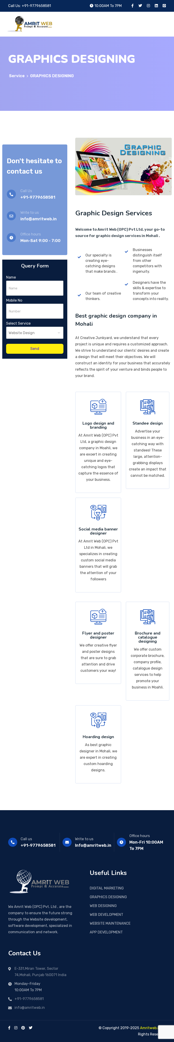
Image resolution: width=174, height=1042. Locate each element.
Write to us (84, 839)
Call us (26, 839)
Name (11, 277)
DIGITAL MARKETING (107, 888)
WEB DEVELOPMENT (106, 914)
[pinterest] (23, 1028)
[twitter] (30, 1028)
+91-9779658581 (36, 6)
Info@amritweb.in (93, 845)
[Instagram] (15, 1028)
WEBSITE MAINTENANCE (110, 923)
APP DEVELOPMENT (106, 932)
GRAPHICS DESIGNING (108, 897)
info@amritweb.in (29, 1007)
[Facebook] (9, 1028)
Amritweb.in (150, 1028)
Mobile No (14, 300)
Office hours (139, 836)
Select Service (18, 323)
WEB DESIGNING (103, 906)
